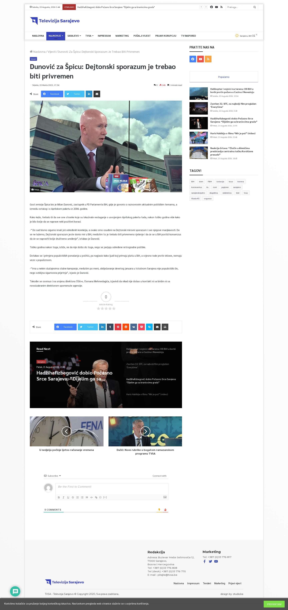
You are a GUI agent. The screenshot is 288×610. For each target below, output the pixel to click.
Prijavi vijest (235, 583)
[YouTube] (216, 7)
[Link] (96, 497)
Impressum (104, 35)
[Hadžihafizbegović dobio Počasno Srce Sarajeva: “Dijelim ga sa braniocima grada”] (199, 123)
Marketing (122, 35)
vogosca (208, 198)
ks (207, 187)
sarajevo (237, 187)
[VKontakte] (133, 327)
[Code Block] (91, 497)
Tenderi (207, 583)
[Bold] (58, 497)
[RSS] (221, 7)
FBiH (210, 181)
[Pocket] (141, 327)
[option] (106, 375)
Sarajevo (73, 35)
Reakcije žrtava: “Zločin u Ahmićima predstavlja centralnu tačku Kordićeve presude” (231, 151)
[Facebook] (211, 7)
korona (241, 181)
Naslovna (38, 35)
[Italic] (63, 497)
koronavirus (196, 187)
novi (215, 187)
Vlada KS (195, 198)
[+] (105, 497)
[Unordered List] (82, 497)
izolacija (220, 181)
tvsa (246, 192)
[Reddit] (125, 327)
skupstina (214, 192)
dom (201, 181)
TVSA (88, 35)
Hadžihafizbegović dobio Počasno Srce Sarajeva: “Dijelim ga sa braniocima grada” (233, 120)
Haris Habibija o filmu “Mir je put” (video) (97, 7)
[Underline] (68, 497)
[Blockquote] (86, 497)
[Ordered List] (77, 497)
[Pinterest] (118, 327)
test (237, 192)
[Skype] (149, 327)
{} (100, 497)
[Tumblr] (110, 327)
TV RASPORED (188, 35)
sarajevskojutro (198, 192)
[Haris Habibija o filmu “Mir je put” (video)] (199, 138)
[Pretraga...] (254, 7)
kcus (231, 181)
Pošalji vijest (142, 35)
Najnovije (55, 35)
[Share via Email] (97, 94)
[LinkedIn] (89, 94)
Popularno (224, 76)
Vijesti (52, 51)
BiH (192, 181)
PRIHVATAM (274, 604)
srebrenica (227, 192)
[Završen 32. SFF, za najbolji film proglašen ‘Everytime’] (199, 108)
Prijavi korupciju (165, 35)
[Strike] (72, 497)
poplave (225, 187)
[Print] (165, 327)
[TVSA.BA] (55, 21)
